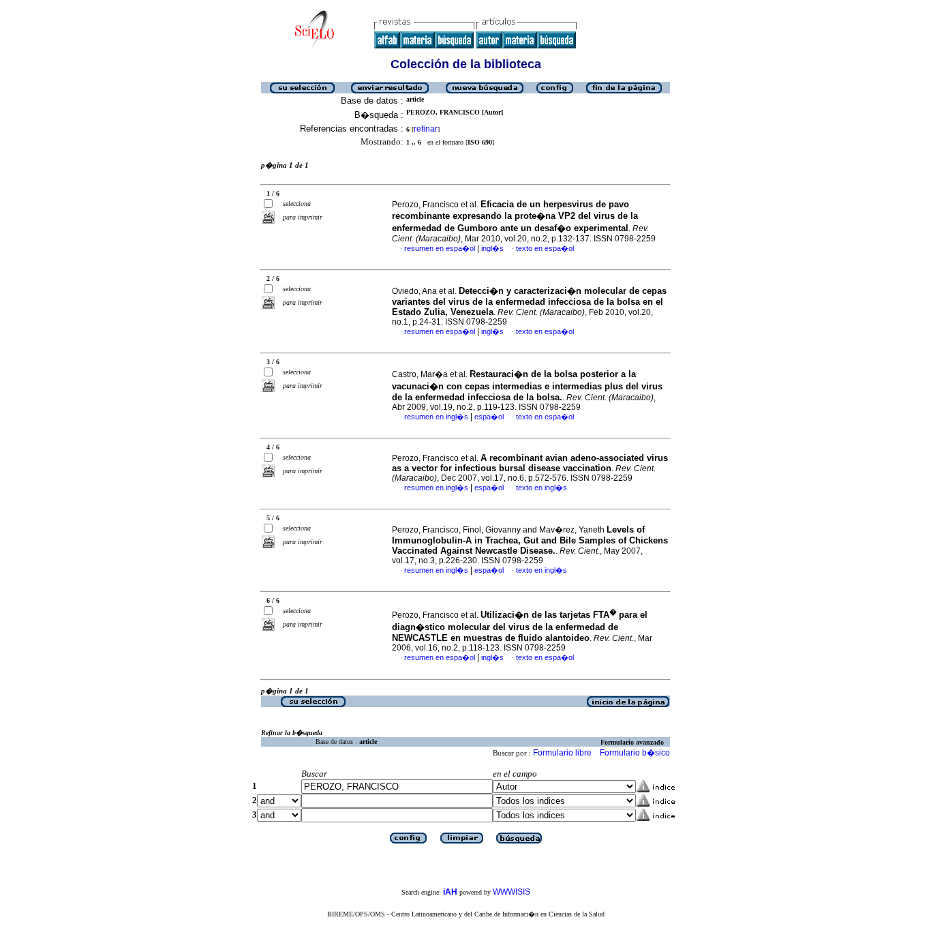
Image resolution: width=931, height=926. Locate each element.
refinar (426, 129)
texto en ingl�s (541, 487)
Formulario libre (562, 753)
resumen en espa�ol (439, 248)
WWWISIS (511, 892)
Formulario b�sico (635, 753)
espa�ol (489, 417)
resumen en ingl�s (436, 417)
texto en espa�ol (545, 248)
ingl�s (492, 248)
